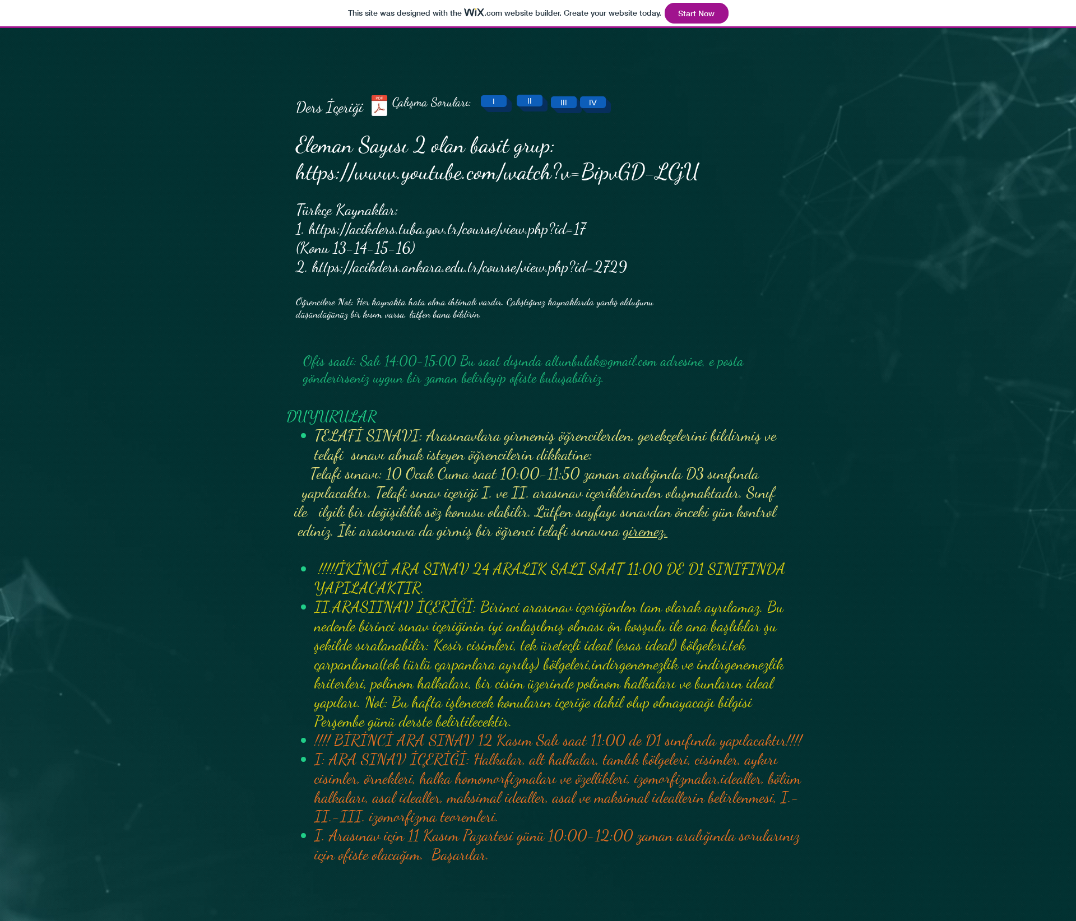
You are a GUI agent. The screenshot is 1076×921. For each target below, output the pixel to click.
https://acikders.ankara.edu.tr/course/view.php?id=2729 (469, 266)
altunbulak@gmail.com (601, 360)
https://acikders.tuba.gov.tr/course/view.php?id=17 (451, 228)
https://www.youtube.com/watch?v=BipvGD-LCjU (497, 171)
